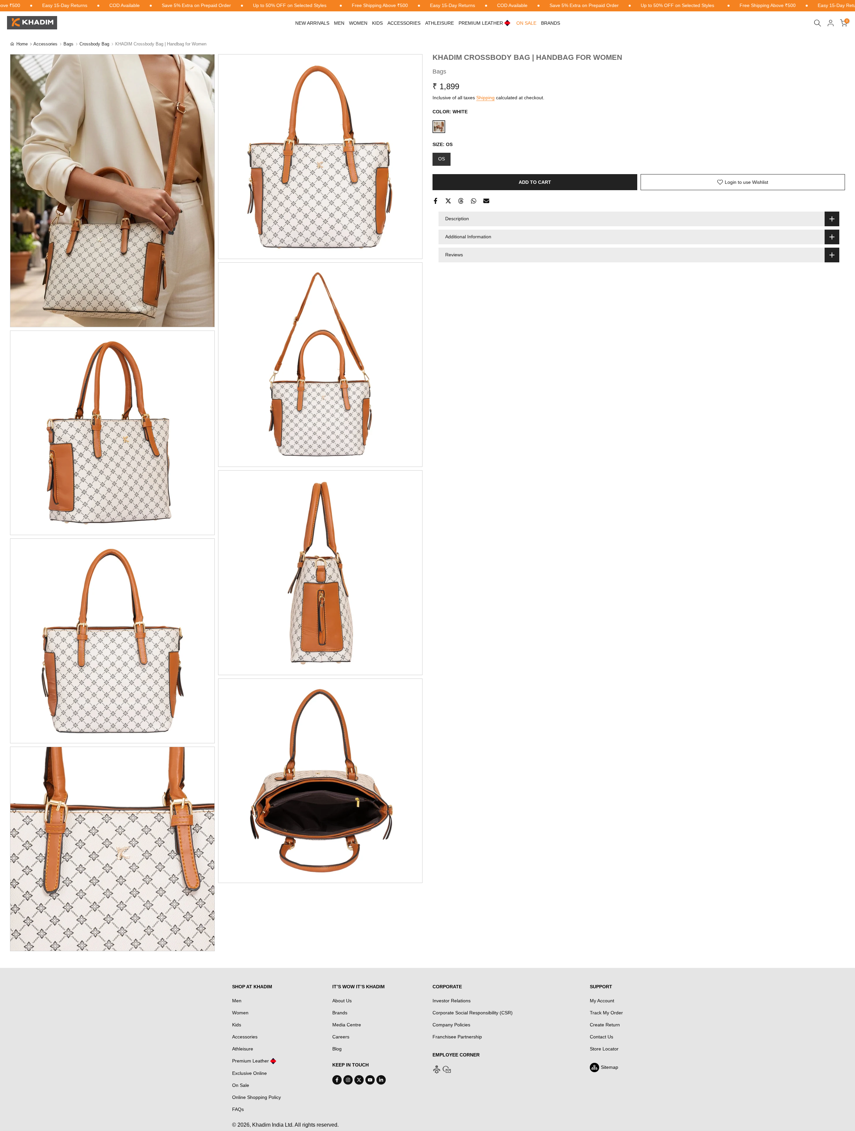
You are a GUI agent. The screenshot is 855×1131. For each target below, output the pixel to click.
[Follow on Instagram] (348, 1080)
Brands (550, 23)
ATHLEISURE (439, 23)
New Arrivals (312, 23)
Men (339, 23)
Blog (337, 1048)
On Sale (240, 1085)
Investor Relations (452, 1000)
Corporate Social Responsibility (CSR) (473, 1012)
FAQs (238, 1109)
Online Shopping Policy (256, 1097)
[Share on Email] (486, 201)
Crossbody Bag (94, 43)
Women (358, 23)
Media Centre (346, 1024)
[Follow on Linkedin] (381, 1080)
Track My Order (606, 1012)
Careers (340, 1036)
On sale (526, 23)
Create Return (605, 1024)
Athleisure (242, 1048)
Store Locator (604, 1048)
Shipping (485, 97)
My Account (602, 1000)
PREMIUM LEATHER (481, 23)
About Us (342, 1000)
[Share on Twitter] (448, 201)
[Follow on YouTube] (370, 1080)
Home (22, 43)
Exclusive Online (249, 1073)
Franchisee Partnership (457, 1036)
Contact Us (601, 1036)
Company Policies (451, 1024)
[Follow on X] (359, 1080)
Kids (377, 23)
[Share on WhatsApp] (474, 201)
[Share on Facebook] (436, 201)
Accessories (403, 23)
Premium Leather (250, 1060)
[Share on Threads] (461, 201)
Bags (68, 43)
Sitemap (609, 1067)
